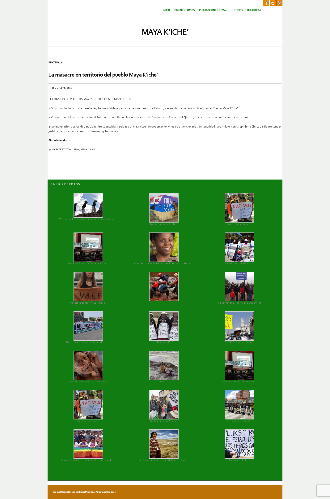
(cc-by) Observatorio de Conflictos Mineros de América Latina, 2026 (84, 492)
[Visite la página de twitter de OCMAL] (273, 2)
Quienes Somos (184, 10)
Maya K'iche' (88, 149)
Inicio (166, 10)
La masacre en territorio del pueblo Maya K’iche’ (103, 75)
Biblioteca (254, 10)
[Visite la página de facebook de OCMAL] (266, 2)
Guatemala (55, 62)
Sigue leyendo (59, 140)
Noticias (237, 10)
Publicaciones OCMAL (213, 10)
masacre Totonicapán (65, 149)
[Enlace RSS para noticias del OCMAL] (279, 2)
